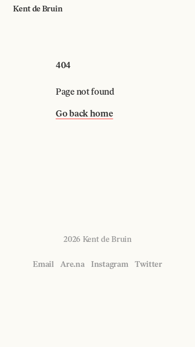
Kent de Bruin (37, 9)
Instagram (109, 264)
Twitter (148, 264)
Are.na (72, 264)
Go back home (84, 113)
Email (43, 264)
